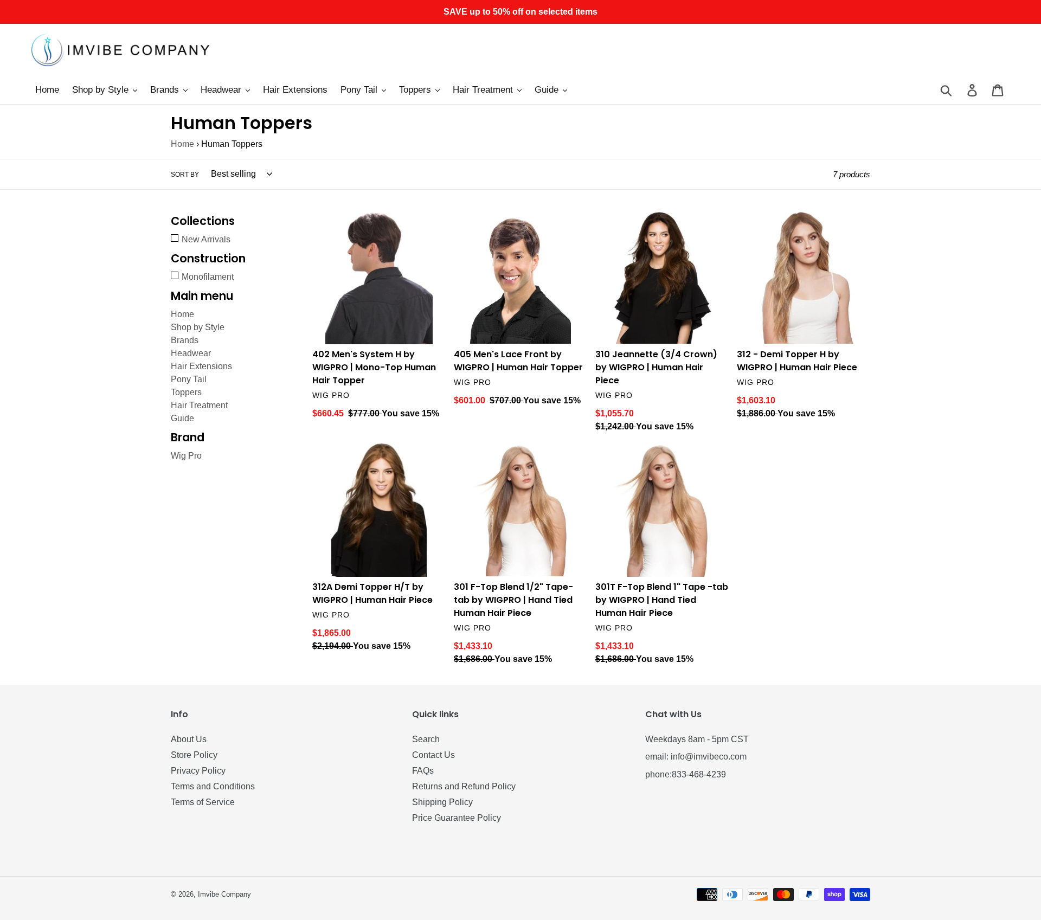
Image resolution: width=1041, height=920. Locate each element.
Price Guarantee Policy (456, 817)
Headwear (191, 353)
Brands (184, 340)
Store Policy (194, 755)
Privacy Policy (198, 770)
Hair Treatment (199, 405)
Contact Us (433, 755)
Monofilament (208, 276)
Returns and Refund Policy (464, 786)
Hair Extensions (201, 366)
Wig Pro (186, 455)
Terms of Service (203, 802)
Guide (182, 418)
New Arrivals (206, 239)
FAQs (423, 770)
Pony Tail (189, 379)
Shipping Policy (442, 802)
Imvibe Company (224, 894)
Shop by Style (197, 327)
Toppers (186, 392)
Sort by (185, 174)
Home (182, 144)
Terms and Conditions (213, 786)
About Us (189, 739)
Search (426, 739)
